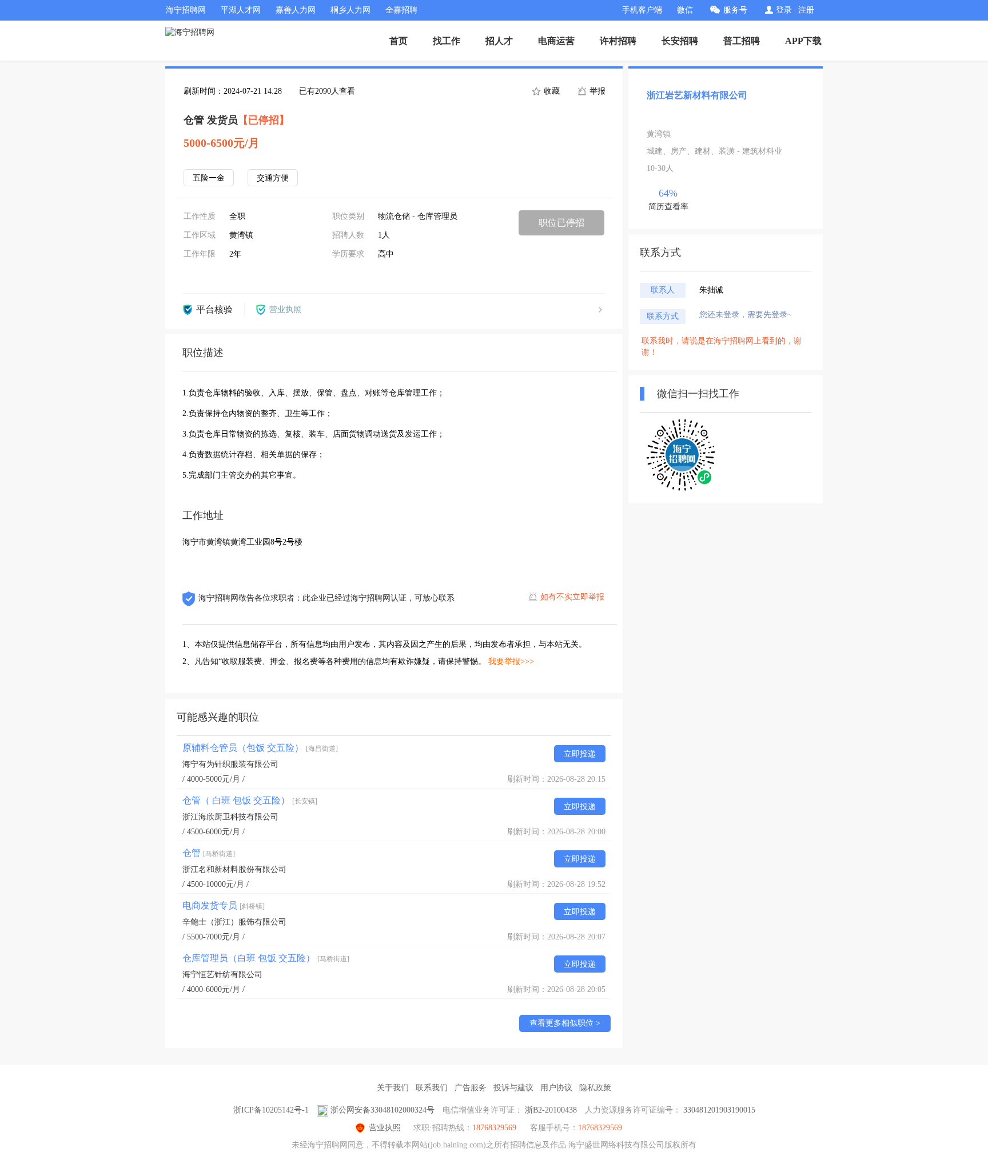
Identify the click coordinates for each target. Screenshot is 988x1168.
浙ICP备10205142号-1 (271, 1110)
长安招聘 (680, 41)
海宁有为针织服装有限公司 (230, 764)
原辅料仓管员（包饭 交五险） (260, 748)
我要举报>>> (511, 661)
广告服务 (471, 1087)
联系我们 (432, 1087)
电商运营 (556, 41)
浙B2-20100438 (551, 1110)
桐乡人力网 (350, 10)
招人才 (499, 41)
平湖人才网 (241, 10)
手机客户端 (642, 10)
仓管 (208, 853)
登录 (784, 10)
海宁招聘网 (186, 10)
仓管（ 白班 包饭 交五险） (249, 800)
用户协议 (556, 1087)
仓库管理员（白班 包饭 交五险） (265, 958)
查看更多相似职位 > (564, 1023)
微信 (685, 10)
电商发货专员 (223, 905)
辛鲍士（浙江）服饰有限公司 (234, 922)
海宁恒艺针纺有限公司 (222, 974)
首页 (398, 41)
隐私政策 (595, 1087)
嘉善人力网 (296, 10)
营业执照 (385, 1127)
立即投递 (580, 754)
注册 (806, 10)
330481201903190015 (719, 1110)
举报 (596, 91)
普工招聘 (741, 41)
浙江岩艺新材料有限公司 (697, 95)
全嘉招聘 (401, 10)
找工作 (446, 41)
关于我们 (393, 1087)
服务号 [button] (735, 10)
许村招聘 (618, 41)
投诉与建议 (513, 1087)
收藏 (550, 91)
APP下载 (803, 41)
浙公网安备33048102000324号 (382, 1110)
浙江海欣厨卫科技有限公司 (230, 817)
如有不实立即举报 (572, 597)
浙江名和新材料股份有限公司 (234, 869)
